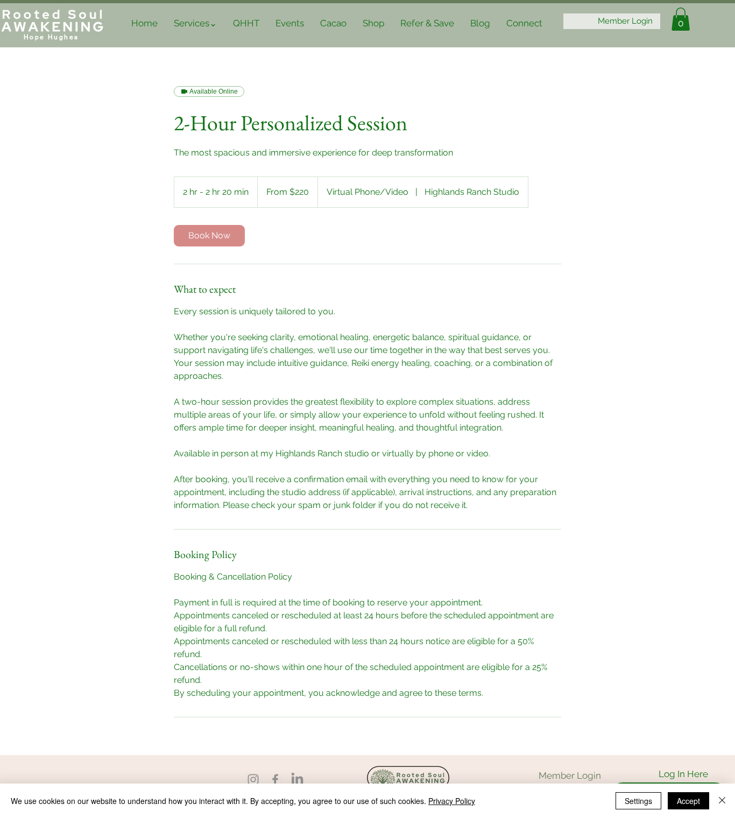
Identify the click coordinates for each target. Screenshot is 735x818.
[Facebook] (275, 779)
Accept (688, 800)
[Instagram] (253, 779)
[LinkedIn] (297, 779)
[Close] (722, 800)
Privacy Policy (451, 800)
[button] (195, 23)
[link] (209, 235)
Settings (638, 800)
